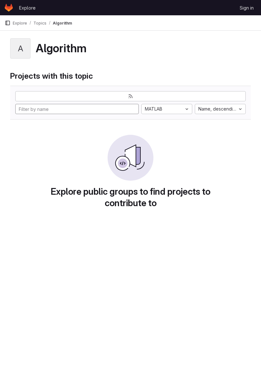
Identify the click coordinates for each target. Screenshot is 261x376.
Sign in (247, 8)
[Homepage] (9, 8)
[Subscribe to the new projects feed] (130, 96)
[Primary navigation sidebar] (8, 23)
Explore (27, 8)
